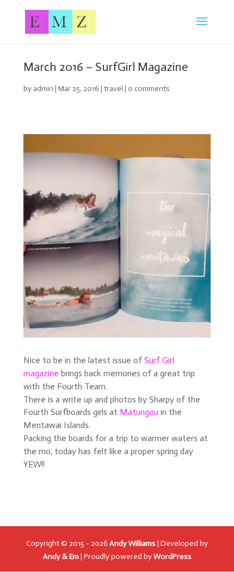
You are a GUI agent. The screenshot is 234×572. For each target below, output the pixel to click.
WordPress (172, 556)
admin (43, 88)
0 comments (149, 88)
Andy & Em (61, 556)
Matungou (139, 412)
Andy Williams (132, 543)
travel (113, 88)
